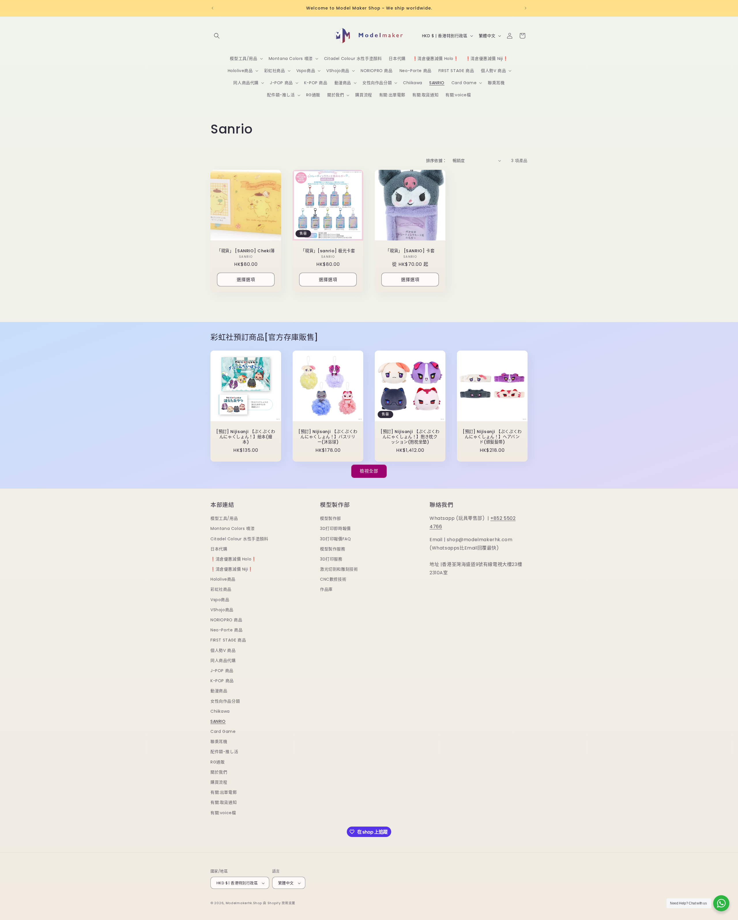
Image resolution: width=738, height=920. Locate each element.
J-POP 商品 (222, 670)
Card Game (223, 731)
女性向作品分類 (225, 701)
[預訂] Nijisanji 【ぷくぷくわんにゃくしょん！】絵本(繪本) (245, 437)
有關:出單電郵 (223, 792)
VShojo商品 (222, 610)
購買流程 (218, 782)
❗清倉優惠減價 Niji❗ (231, 569)
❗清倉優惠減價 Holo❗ (233, 559)
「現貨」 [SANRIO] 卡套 (410, 250)
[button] (216, 35)
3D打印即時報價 (335, 529)
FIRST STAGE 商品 (228, 640)
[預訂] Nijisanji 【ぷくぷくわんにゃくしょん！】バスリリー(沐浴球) (327, 437)
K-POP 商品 (222, 681)
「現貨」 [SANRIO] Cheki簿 (246, 250)
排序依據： (436, 160)
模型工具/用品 (224, 518)
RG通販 (217, 762)
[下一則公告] (525, 8)
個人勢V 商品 (223, 650)
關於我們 (218, 772)
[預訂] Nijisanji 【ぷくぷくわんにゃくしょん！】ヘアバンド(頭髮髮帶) (492, 437)
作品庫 (326, 589)
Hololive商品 (223, 579)
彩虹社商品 (220, 589)
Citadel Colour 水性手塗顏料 (239, 539)
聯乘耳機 (218, 742)
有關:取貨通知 (223, 803)
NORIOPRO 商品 (226, 620)
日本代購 (218, 549)
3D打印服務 (331, 559)
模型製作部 (330, 518)
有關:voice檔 (223, 813)
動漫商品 (218, 691)
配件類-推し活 (224, 752)
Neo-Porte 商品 (226, 630)
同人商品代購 (223, 660)
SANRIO (218, 721)
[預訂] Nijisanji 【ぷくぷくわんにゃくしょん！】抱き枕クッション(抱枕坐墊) (410, 437)
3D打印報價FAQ (335, 539)
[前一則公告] (212, 8)
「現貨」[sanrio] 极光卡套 (328, 250)
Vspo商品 (219, 600)
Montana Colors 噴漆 (232, 529)
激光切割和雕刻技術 (339, 569)
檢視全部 (369, 471)
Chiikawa (220, 711)
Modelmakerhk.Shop (244, 903)
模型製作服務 (332, 549)
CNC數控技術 (333, 579)
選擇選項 (246, 279)
